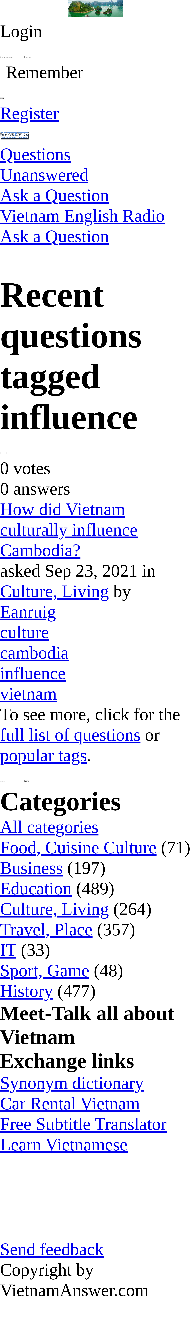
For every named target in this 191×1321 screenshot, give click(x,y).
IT (8, 950)
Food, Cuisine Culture (78, 847)
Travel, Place (46, 929)
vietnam (28, 694)
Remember (44, 72)
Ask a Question (54, 195)
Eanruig (28, 612)
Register (29, 113)
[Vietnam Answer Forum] (14, 134)
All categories (49, 827)
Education (36, 888)
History (26, 991)
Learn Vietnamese (64, 1144)
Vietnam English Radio (82, 216)
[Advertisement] (66, 267)
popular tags (43, 755)
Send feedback (52, 1249)
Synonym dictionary (72, 1083)
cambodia (34, 653)
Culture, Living (54, 591)
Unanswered (44, 175)
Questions (35, 154)
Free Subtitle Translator (83, 1124)
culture (24, 632)
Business (31, 868)
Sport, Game (44, 970)
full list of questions (70, 735)
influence (33, 673)
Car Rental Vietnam (70, 1103)
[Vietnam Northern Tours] (95, 11)
